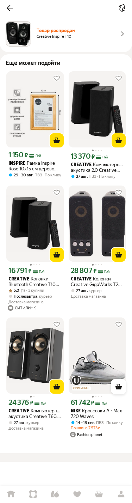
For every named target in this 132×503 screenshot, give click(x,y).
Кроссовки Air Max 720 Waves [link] (96, 413)
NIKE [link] (76, 411)
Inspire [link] (16, 163)
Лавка (55, 494)
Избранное (77, 494)
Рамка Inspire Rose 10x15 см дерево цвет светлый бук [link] (31, 165)
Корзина (99, 494)
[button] (10, 8)
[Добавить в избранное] (56, 78)
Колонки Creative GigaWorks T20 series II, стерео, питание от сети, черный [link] (96, 281)
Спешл (33, 494)
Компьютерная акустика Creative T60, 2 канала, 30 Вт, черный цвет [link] (35, 413)
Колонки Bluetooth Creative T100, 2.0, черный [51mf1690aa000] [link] (33, 281)
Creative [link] (81, 165)
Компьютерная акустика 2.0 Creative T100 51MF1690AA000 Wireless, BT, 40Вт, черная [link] (97, 167)
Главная (11, 494)
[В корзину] (56, 140)
